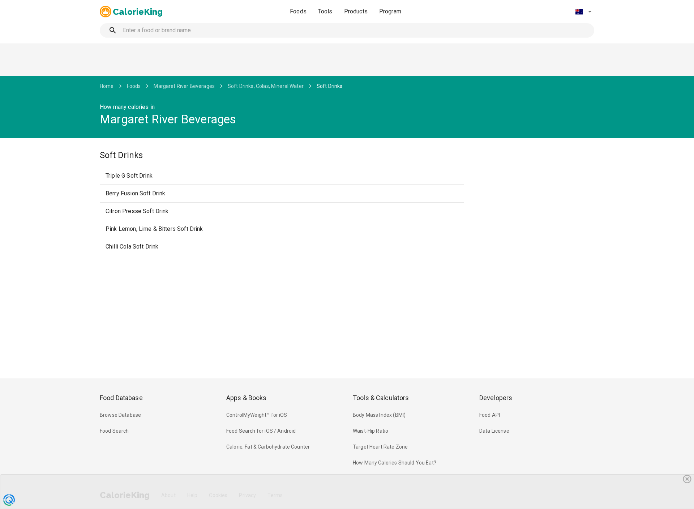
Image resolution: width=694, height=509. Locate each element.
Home (107, 86)
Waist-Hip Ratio (370, 431)
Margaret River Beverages (184, 86)
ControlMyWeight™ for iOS (256, 415)
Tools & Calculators (381, 398)
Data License (494, 431)
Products (356, 11)
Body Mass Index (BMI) (379, 415)
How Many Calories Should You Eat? (394, 463)
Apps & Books (246, 398)
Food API (489, 415)
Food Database (121, 398)
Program (390, 11)
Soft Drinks (330, 86)
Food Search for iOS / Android (261, 431)
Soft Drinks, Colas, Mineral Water (266, 86)
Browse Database (120, 415)
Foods (298, 11)
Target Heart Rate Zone (380, 447)
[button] (583, 11)
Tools (325, 11)
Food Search (114, 431)
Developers (495, 398)
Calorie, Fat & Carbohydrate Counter (268, 447)
